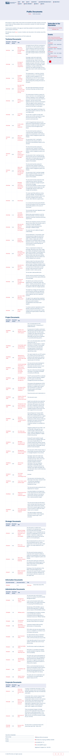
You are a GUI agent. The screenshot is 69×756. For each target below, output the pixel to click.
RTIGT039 (8, 78)
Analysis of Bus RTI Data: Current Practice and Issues (22, 398)
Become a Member (28, 3)
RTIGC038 (8, 701)
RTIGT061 (8, 240)
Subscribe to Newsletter (10, 734)
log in (16, 32)
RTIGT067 (8, 310)
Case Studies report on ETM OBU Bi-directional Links (22, 346)
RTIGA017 (8, 669)
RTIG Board (50, 43)
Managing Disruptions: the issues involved (21, 443)
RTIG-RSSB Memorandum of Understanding (21, 626)
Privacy (6, 739)
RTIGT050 (8, 185)
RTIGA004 (8, 612)
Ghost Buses (20, 200)
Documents (34, 1)
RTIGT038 (8, 64)
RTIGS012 (8, 533)
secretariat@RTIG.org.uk (41, 744)
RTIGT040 (8, 88)
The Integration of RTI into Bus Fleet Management (22, 379)
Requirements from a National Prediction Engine (22, 494)
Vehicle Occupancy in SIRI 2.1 (20, 101)
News (23, 1)
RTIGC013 (8, 691)
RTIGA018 (8, 676)
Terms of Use (8, 737)
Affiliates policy (21, 612)
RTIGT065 (8, 297)
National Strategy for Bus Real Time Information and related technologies (21, 533)
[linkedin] (60, 754)
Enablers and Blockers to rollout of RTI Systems (22, 331)
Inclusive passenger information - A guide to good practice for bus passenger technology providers (22, 368)
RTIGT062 (8, 253)
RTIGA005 (8, 621)
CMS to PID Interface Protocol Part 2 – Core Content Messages (21, 154)
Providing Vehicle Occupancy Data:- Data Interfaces (20, 78)
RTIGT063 (8, 267)
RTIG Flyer (29, 585)
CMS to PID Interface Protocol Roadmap (21, 559)
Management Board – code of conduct (21, 600)
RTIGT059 (8, 227)
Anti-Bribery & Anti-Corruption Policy (21, 660)
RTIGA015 (8, 651)
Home (19, 1)
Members (36, 3)
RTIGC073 (8, 716)
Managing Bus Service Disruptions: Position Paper (22, 452)
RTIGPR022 (8, 494)
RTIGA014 (8, 647)
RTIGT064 (8, 281)
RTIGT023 (8, 50)
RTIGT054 (8, 200)
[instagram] (57, 754)
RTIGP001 (8, 585)
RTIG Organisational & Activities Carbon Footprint (22, 510)
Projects (20, 3)
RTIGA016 (8, 659)
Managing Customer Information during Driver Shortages (20, 185)
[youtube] (62, 754)
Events (28, 1)
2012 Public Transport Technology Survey (22, 475)
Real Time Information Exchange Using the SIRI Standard (21, 50)
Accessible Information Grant (45, 1)
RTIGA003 (8, 600)
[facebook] (54, 754)
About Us (42, 3)
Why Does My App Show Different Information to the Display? (21, 227)
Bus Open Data (56, 1)
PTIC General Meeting (52, 47)
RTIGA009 (8, 636)
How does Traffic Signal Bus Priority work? (21, 297)
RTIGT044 (8, 114)
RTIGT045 (8, 125)
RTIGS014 (8, 545)
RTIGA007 (8, 625)
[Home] (10, 2)
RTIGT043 (8, 100)
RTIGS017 (8, 572)
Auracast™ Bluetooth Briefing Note (20, 240)
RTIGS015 (8, 559)
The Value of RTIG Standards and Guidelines (21, 389)
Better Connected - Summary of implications (22, 572)
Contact (7, 741)
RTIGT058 (8, 215)
